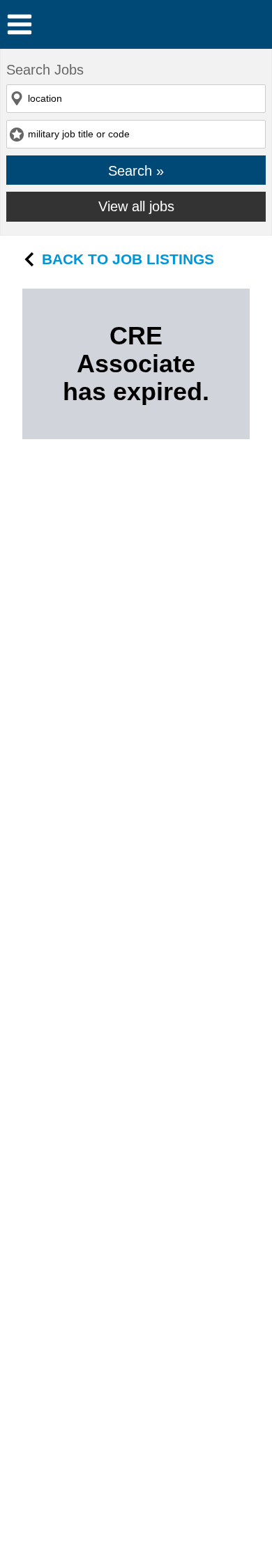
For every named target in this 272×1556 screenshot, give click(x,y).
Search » (136, 170)
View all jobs (136, 206)
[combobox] (136, 98)
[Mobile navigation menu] (19, 24)
